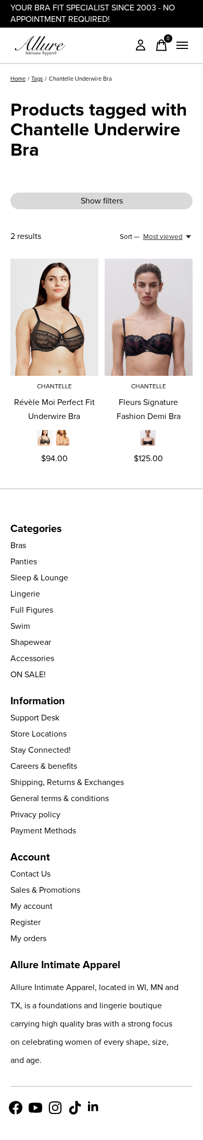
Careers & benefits (43, 766)
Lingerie (25, 594)
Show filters (102, 201)
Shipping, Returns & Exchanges (67, 782)
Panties (23, 561)
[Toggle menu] (182, 45)
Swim (20, 626)
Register (25, 922)
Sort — (129, 237)
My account (31, 906)
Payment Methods (43, 831)
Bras (18, 545)
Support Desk (34, 718)
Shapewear (30, 642)
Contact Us (30, 874)
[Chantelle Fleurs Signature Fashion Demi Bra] (149, 317)
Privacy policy (35, 814)
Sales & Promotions (45, 890)
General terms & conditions (59, 798)
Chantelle (54, 386)
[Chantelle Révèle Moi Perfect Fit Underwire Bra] (54, 317)
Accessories (32, 658)
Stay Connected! (40, 750)
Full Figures (31, 610)
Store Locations (38, 734)
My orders (28, 938)
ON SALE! (28, 674)
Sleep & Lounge (39, 578)
